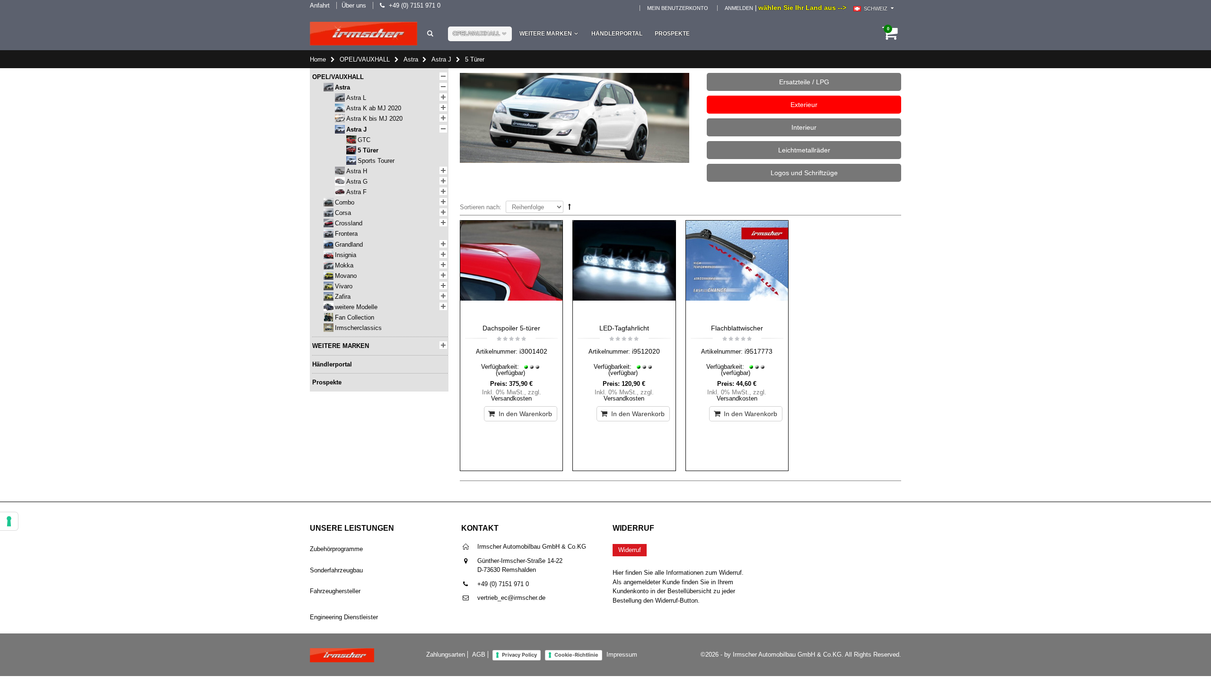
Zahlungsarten (445, 654)
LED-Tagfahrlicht (624, 328)
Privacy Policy (519, 654)
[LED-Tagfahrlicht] (624, 270)
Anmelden (739, 8)
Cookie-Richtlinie (576, 654)
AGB (478, 654)
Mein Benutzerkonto (677, 8)
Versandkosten (511, 398)
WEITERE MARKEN (545, 33)
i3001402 (533, 351)
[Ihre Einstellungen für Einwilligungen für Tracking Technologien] (9, 521)
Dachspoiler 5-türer (511, 328)
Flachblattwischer (737, 328)
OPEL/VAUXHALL (476, 33)
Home (318, 59)
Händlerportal (616, 33)
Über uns (354, 5)
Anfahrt (320, 5)
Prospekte (672, 33)
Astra (411, 59)
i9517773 (758, 351)
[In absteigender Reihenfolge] (569, 206)
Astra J (441, 59)
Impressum (621, 654)
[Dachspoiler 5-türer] (511, 270)
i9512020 (646, 351)
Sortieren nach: (480, 207)
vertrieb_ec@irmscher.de (511, 597)
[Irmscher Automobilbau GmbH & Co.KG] (363, 33)
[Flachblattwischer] (737, 270)
